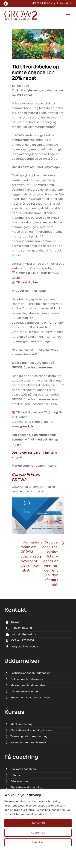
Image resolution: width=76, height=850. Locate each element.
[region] (38, 819)
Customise (38, 832)
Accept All (38, 823)
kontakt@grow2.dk (61, 3)
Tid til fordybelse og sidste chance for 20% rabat (35, 72)
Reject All (38, 842)
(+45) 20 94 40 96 (40, 3)
